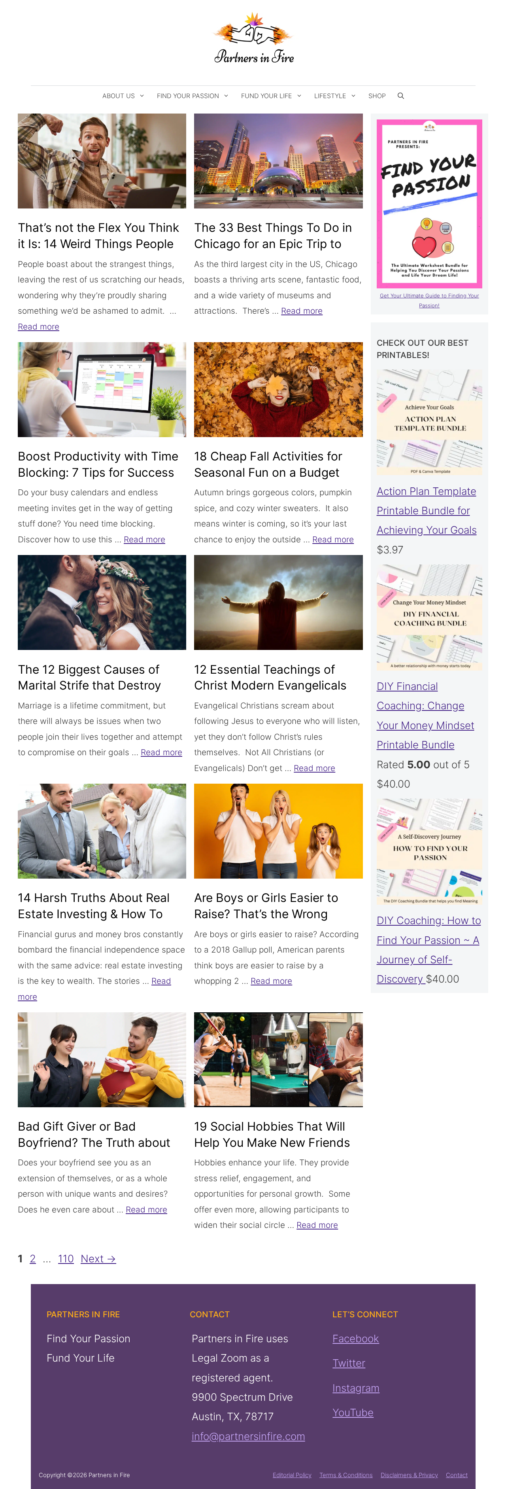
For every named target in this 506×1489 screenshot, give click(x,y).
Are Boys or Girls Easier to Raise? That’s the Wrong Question (266, 913)
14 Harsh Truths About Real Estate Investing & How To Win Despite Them (94, 913)
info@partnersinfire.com (248, 1436)
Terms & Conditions (346, 1475)
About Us (118, 96)
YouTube (353, 1412)
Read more (38, 327)
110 (67, 1258)
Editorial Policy (292, 1475)
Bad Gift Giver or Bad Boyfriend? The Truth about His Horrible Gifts (94, 1142)
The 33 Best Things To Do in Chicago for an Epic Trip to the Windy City (273, 243)
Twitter (348, 1363)
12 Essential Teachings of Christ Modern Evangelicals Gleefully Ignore (270, 685)
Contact (457, 1475)
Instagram (356, 1388)
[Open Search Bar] (401, 96)
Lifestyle (330, 96)
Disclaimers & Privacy (409, 1475)
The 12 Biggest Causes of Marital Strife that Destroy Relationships (89, 685)
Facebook (355, 1338)
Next (98, 1258)
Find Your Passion (188, 96)
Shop (377, 96)
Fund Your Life (266, 96)
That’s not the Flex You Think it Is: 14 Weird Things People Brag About (98, 243)
